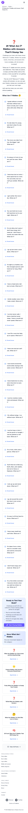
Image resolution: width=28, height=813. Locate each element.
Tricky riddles (4, 756)
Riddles (10, 6)
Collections (3, 776)
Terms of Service (5, 783)
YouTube (20, 800)
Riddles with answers (6, 764)
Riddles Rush (11, 809)
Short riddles (4, 759)
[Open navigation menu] (24, 2)
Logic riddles (4, 761)
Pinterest (11, 800)
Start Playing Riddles (15, 625)
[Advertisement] (14, 25)
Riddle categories (5, 766)
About (2, 788)
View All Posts (14, 747)
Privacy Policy (4, 785)
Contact (3, 795)
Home (5, 6)
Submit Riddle (4, 773)
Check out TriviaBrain (14, 803)
